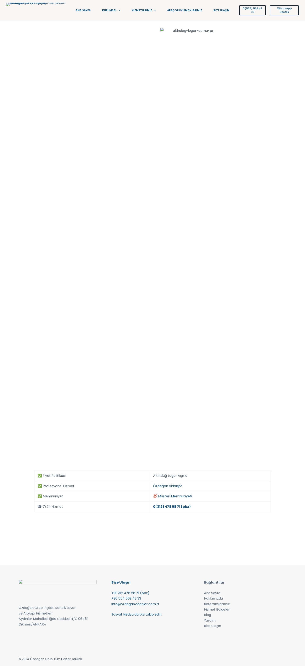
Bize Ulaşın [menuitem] (221, 10)
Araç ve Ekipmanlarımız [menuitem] (184, 10)
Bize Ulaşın (212, 625)
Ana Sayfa (212, 593)
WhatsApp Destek (284, 10)
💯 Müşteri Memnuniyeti (172, 496)
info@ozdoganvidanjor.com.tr (135, 604)
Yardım (210, 620)
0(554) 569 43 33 (252, 10)
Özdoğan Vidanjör (167, 486)
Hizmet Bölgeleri (217, 609)
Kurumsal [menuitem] (109, 10)
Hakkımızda (213, 598)
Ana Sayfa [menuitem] (83, 10)
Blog (207, 614)
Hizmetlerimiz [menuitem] (142, 10)
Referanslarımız (217, 604)
